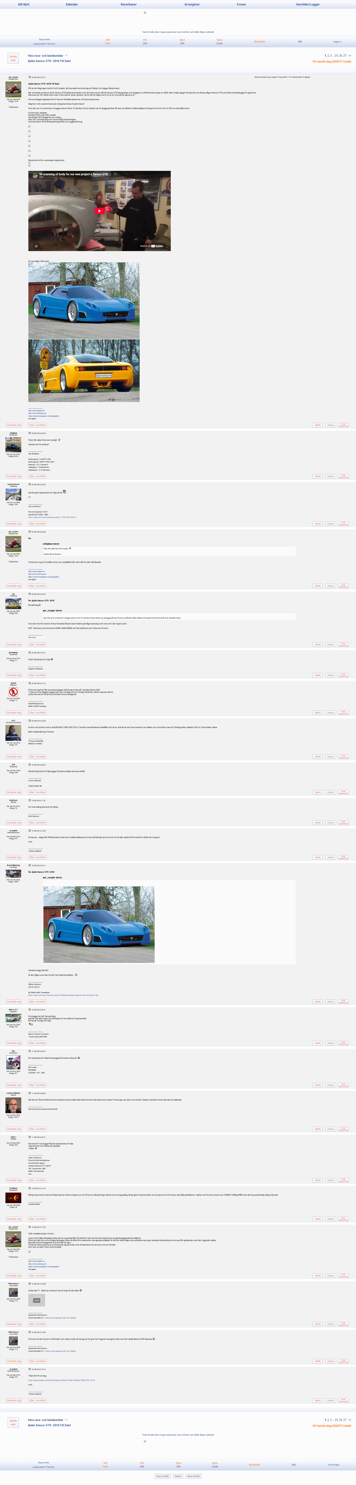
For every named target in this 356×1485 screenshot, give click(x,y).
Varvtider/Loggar (308, 4)
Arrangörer (192, 4)
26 (340, 55)
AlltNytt (107, 42)
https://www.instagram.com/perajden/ (43, 416)
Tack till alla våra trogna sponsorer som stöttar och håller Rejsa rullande (178, 32)
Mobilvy (178, 1476)
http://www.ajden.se (36, 411)
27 (344, 55)
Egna (182, 42)
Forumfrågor (334, 1465)
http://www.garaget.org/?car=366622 (61, 1318)
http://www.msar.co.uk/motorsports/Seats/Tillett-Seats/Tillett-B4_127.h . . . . (63, 1380)
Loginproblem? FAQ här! (44, 44)
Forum (241, 4)
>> (349, 55)
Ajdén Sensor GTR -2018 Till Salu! (49, 61)
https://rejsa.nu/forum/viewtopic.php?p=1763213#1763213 (52, 517)
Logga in (337, 42)
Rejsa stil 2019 (194, 1476)
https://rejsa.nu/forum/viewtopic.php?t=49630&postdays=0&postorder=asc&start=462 (63, 995)
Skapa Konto (44, 39)
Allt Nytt (23, 4)
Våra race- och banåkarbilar (46, 55)
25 (336, 55)
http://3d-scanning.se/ (37, 413)
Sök (300, 41)
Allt (145, 42)
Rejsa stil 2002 (163, 1476)
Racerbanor (129, 4)
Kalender (72, 4)
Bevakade (259, 41)
